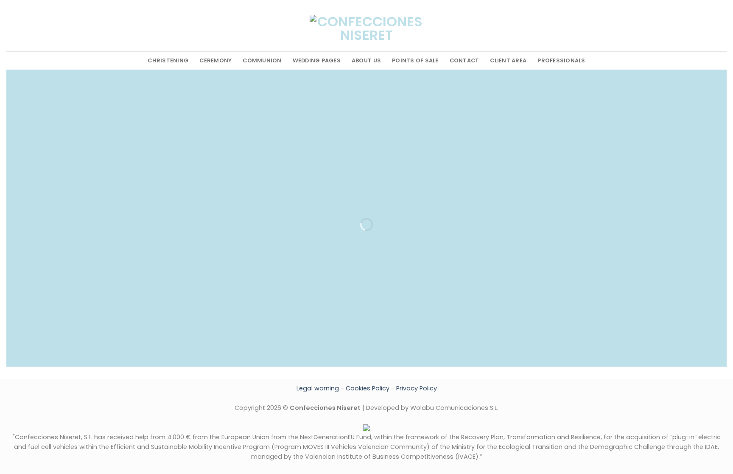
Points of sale (415, 60)
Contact (464, 60)
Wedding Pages (317, 60)
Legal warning (318, 388)
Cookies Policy (367, 388)
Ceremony (215, 60)
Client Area (508, 60)
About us (366, 60)
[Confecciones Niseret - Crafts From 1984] (366, 32)
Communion (262, 60)
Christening (168, 60)
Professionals (561, 60)
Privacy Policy (416, 388)
